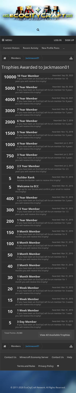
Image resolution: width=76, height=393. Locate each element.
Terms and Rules (26, 366)
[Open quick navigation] (71, 58)
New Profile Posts (50, 47)
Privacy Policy (46, 366)
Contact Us (10, 357)
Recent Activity (30, 47)
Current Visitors (11, 47)
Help (69, 357)
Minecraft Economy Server (34, 357)
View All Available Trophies (55, 334)
